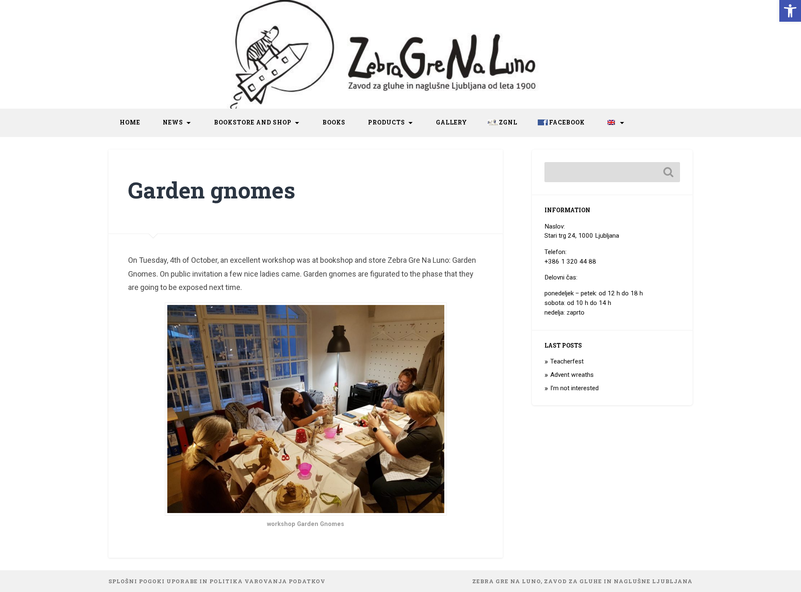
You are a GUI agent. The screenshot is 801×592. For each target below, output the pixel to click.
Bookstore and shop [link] (253, 122)
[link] (790, 11)
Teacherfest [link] (567, 361)
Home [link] (130, 122)
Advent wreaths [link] (572, 375)
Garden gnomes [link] (211, 190)
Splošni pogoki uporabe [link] (153, 581)
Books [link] (333, 122)
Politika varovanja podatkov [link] (267, 581)
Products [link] (386, 122)
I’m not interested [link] (574, 388)
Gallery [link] (451, 122)
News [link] (173, 122)
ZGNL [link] (508, 122)
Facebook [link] (567, 122)
